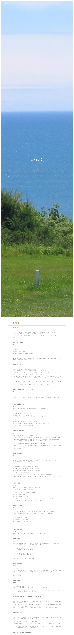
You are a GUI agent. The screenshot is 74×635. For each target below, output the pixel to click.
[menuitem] (19, 3)
